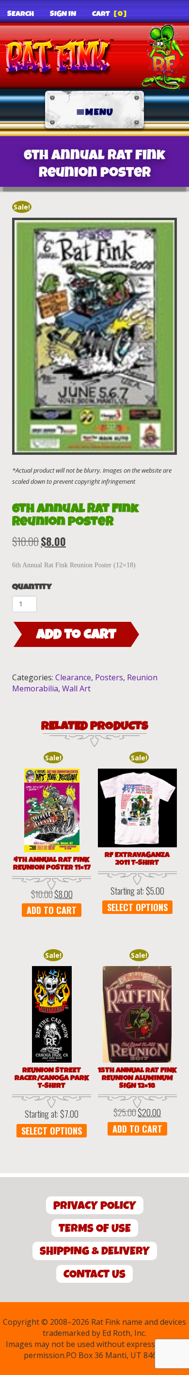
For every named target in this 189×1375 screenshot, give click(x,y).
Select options (137, 907)
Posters (109, 677)
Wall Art (76, 688)
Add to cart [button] (52, 910)
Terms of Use (95, 1228)
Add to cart (76, 634)
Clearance (73, 677)
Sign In (63, 14)
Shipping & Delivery (95, 1251)
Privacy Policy (94, 1206)
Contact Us (94, 1274)
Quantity (32, 587)
